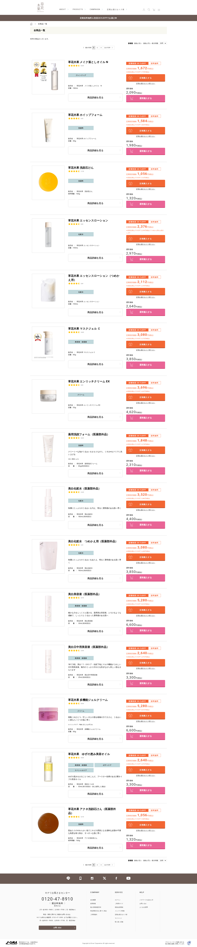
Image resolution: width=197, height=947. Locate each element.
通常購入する (146, 99)
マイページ (118, 918)
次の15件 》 (108, 47)
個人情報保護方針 (95, 907)
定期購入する (146, 78)
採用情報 (93, 903)
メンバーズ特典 (119, 911)
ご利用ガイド (119, 903)
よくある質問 (144, 907)
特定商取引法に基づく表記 (98, 911)
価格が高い (147, 43)
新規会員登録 (119, 907)
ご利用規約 (93, 914)
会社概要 (93, 900)
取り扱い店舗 (119, 922)
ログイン (117, 900)
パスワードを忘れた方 (146, 900)
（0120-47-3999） (57, 917)
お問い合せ (57, 928)
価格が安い (138, 43)
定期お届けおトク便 (121, 914)
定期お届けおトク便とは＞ (145, 83)
